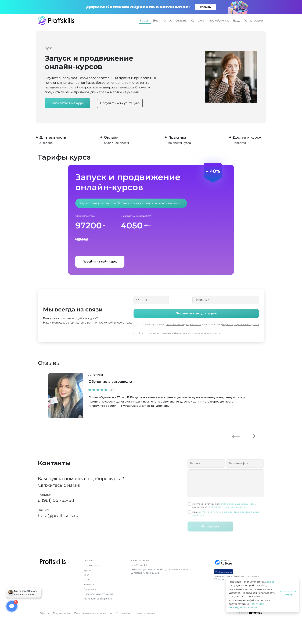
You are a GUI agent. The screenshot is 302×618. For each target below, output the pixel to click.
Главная (88, 560)
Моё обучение (218, 20)
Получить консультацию (120, 103)
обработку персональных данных (240, 324)
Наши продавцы (145, 613)
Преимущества (92, 565)
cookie (270, 581)
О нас (168, 20)
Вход (236, 20)
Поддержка (90, 589)
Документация (61, 613)
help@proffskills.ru (58, 515)
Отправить (210, 526)
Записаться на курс (67, 103)
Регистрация (253, 20)
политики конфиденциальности (183, 324)
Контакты (198, 20)
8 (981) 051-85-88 (56, 500)
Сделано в (242, 612)
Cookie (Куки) (123, 613)
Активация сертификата (98, 598)
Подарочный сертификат (98, 594)
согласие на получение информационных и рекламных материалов (183, 333)
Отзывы (181, 20)
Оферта (44, 613)
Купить (205, 6)
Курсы (144, 20)
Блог (156, 20)
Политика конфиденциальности (93, 613)
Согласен (288, 594)
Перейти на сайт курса (99, 261)
